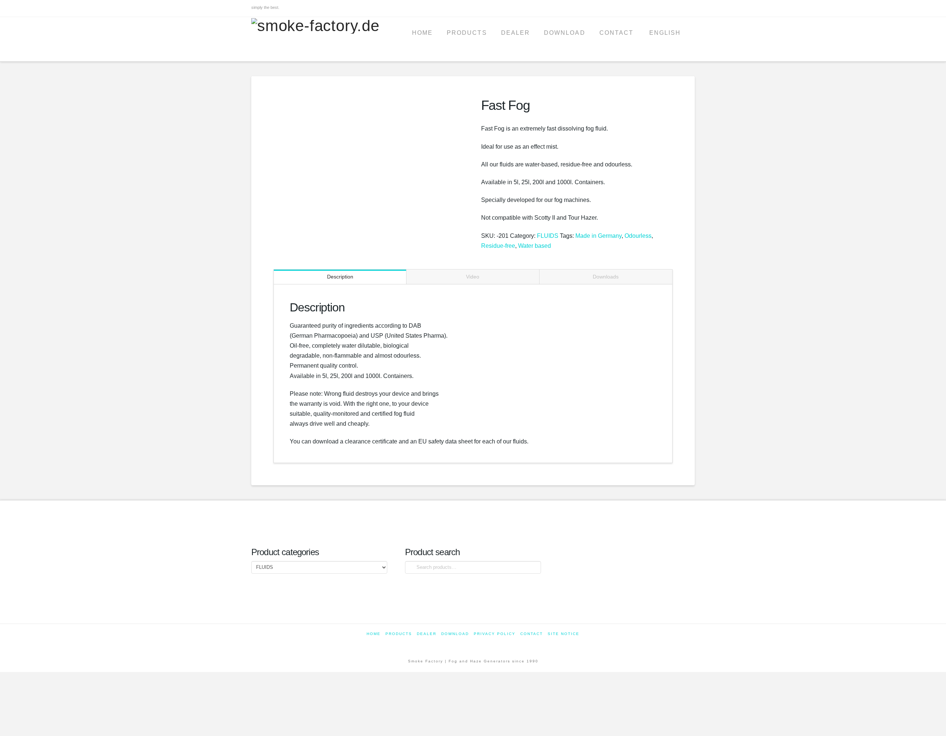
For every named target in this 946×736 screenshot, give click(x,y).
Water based (534, 246)
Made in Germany (598, 236)
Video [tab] (472, 277)
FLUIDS (547, 236)
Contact (531, 634)
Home (374, 634)
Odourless (638, 236)
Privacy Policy (494, 634)
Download (455, 634)
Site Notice (563, 634)
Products (398, 634)
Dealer (426, 634)
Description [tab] (340, 277)
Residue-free (498, 246)
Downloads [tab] (606, 277)
